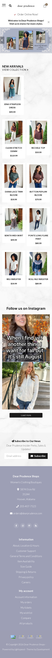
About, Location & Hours (26, 545)
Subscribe (39, 455)
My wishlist (26, 612)
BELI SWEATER (14, 279)
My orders (26, 602)
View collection (14, 70)
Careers (26, 582)
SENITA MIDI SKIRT (13, 235)
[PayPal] (21, 637)
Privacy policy (26, 577)
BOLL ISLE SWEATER (38, 279)
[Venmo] (39, 637)
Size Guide (26, 566)
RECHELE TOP (38, 148)
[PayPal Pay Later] (30, 637)
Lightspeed (19, 649)
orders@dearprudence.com (27, 513)
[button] (2, 40)
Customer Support (26, 550)
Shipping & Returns (26, 571)
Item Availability (26, 561)
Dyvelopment (43, 649)
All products (25, 623)
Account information (26, 597)
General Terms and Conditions (26, 556)
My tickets (26, 607)
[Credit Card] (13, 637)
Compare (26, 618)
